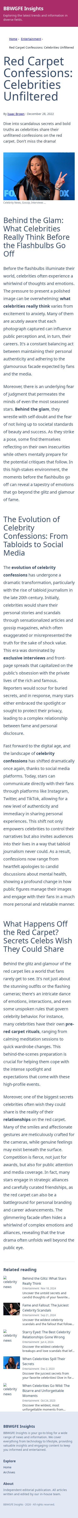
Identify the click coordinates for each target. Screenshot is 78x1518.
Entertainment (31, 39)
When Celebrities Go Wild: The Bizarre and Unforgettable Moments (46, 1390)
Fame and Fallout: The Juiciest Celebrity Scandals (45, 1308)
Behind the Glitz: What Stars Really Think (44, 1281)
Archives (9, 1472)
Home (13, 39)
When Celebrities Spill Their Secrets (43, 1361)
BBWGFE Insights (23, 8)
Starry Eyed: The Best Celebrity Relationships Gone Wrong (46, 1334)
